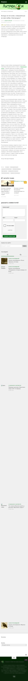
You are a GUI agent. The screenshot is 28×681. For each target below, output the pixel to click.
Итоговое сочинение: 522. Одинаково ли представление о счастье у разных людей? (6, 191)
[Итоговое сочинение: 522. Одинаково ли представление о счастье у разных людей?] (7, 183)
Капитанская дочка (5, 173)
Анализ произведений (13, 258)
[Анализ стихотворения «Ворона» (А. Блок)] (4, 625)
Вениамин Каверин (16, 169)
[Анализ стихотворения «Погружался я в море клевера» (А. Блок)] (4, 324)
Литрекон (4, 2)
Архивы (3, 643)
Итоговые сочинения (7, 11)
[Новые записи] (7, 254)
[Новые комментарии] (20, 254)
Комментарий (6, 207)
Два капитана (4, 171)
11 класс (7, 167)
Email (16, 217)
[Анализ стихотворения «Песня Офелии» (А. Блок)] (4, 261)
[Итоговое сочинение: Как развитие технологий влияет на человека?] (20, 183)
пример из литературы (15, 173)
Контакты (3, 637)
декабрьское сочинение (13, 171)
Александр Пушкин (14, 167)
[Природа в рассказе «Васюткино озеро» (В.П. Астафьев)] (4, 443)
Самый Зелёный (8, 20)
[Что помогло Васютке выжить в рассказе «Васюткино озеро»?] (4, 562)
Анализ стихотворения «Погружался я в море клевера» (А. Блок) (17, 270)
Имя (4, 217)
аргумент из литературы (6, 169)
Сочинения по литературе (14, 385)
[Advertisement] (14, 51)
